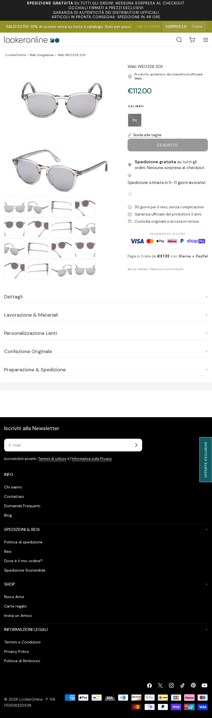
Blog (8, 515)
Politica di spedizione (23, 542)
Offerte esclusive (205, 459)
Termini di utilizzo (52, 459)
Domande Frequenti (22, 505)
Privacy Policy (16, 651)
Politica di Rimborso (22, 660)
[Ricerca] (179, 39)
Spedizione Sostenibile (25, 570)
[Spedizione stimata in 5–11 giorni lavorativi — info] (130, 194)
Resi (7, 551)
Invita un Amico (18, 615)
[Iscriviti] (136, 445)
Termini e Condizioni (22, 642)
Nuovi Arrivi (14, 596)
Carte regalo (15, 606)
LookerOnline (15, 55)
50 (136, 122)
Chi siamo (13, 487)
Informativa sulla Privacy (92, 459)
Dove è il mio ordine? (23, 560)
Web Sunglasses (42, 55)
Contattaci (14, 496)
